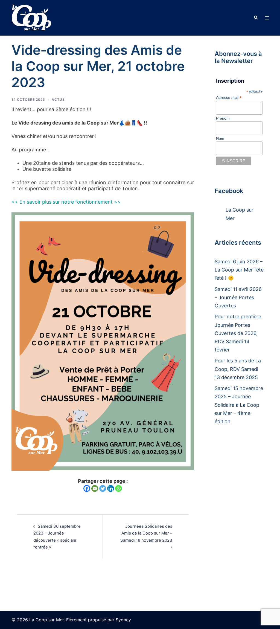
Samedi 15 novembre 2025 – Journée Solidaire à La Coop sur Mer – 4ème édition (239, 404)
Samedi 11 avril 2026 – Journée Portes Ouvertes (238, 297)
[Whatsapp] (118, 488)
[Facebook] (86, 488)
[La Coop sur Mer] (31, 17)
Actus (58, 99)
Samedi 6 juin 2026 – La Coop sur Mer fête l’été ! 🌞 (239, 270)
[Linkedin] (110, 488)
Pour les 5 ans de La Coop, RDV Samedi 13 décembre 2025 (238, 369)
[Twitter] (102, 488)
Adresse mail (229, 97)
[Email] (94, 488)
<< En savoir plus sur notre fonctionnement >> (66, 202)
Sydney (123, 619)
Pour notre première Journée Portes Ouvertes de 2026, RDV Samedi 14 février (238, 333)
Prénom (223, 118)
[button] (255, 18)
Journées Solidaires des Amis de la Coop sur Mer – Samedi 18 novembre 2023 (146, 533)
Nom (220, 138)
